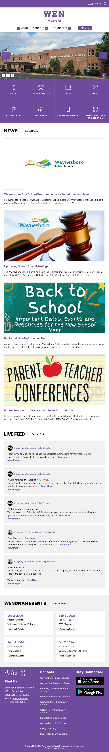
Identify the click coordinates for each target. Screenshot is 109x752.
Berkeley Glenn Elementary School (54, 690)
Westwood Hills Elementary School (54, 703)
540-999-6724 (17, 702)
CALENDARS (95, 3)
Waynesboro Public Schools (54, 678)
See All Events (60, 603)
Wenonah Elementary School (55, 696)
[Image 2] (8, 75)
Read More (63, 457)
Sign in (85, 28)
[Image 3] (12, 75)
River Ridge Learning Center (54, 734)
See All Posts (31, 131)
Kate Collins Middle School (53, 718)
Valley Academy (48, 728)
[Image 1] (3, 75)
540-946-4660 (20, 698)
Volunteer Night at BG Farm (22, 624)
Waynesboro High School (53, 723)
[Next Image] (103, 56)
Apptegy (60, 748)
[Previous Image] (6, 56)
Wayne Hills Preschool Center (55, 683)
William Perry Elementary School (53, 711)
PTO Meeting (66, 624)
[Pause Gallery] (104, 75)
